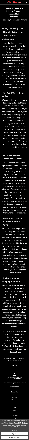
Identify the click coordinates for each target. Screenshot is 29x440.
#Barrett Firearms (12, 360)
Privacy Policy (14, 426)
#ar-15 (13, 358)
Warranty (14, 397)
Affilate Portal (14, 400)
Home (14, 395)
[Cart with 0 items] (26, 3)
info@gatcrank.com (14, 386)
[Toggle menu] (2, 2)
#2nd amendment (7, 358)
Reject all (14, 434)
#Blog (19, 360)
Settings (14, 430)
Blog (14, 418)
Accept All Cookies (14, 437)
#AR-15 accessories (21, 358)
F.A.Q (14, 410)
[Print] (16, 365)
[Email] (13, 365)
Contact (14, 413)
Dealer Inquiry (14, 415)
